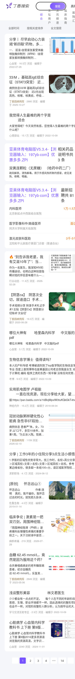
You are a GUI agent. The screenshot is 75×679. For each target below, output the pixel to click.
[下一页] (71, 661)
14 (62, 660)
